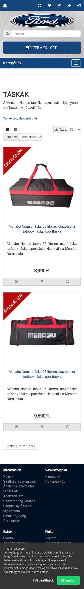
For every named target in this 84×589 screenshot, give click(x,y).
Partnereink (11, 521)
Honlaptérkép (55, 481)
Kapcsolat (52, 477)
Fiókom (50, 538)
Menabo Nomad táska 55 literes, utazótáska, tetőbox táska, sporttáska (42, 228)
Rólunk (8, 477)
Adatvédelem (13, 496)
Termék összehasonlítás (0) (20, 118)
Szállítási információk (19, 481)
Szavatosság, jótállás (19, 501)
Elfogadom (68, 580)
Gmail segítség (14, 516)
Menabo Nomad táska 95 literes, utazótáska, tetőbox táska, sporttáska (42, 374)
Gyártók (9, 538)
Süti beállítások (43, 580)
